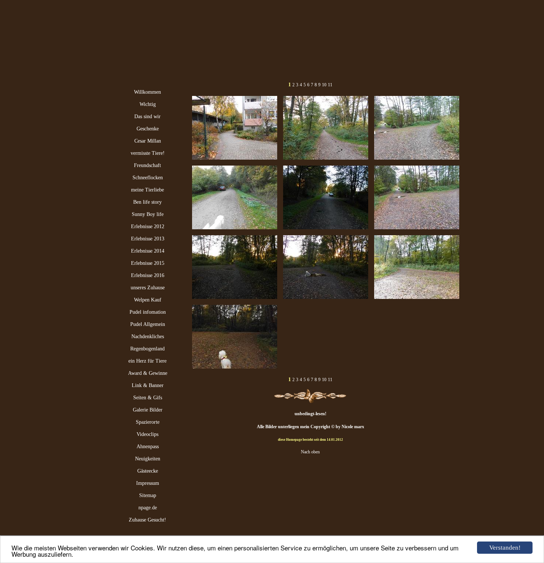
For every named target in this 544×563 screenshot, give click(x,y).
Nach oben (310, 451)
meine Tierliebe (147, 190)
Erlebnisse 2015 (147, 263)
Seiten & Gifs (147, 397)
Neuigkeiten (147, 459)
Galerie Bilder (147, 410)
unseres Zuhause (148, 287)
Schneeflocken (147, 177)
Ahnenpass (148, 446)
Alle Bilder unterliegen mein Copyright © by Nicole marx (310, 426)
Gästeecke (147, 471)
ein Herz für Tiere (147, 361)
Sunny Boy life (148, 214)
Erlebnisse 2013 (147, 238)
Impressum (147, 483)
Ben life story (147, 202)
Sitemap (147, 495)
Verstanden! (505, 547)
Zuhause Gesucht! (147, 520)
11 (330, 84)
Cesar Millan (147, 141)
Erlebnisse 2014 (147, 251)
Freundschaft (147, 165)
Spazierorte (147, 422)
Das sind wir (147, 116)
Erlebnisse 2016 (147, 275)
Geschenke (148, 128)
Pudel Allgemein (147, 324)
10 (324, 84)
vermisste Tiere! (148, 153)
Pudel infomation (148, 312)
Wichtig (148, 104)
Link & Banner (148, 385)
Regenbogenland (147, 349)
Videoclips (147, 434)
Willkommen (147, 92)
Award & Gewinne (147, 373)
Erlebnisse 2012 (147, 226)
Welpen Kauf (147, 300)
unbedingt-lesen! (310, 413)
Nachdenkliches (147, 336)
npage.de (147, 507)
